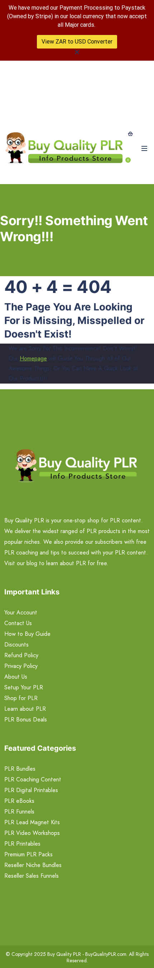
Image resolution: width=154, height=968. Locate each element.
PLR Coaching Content (32, 779)
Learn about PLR (25, 709)
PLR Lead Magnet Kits (32, 822)
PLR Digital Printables (31, 790)
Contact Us (18, 623)
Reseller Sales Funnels (31, 876)
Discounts (16, 644)
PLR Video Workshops (32, 833)
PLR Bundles (19, 769)
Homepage (33, 358)
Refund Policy (21, 655)
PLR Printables (22, 844)
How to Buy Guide (27, 634)
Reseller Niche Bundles (33, 865)
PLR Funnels (19, 811)
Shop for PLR (21, 698)
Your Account (20, 612)
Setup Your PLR (23, 687)
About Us (15, 677)
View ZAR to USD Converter (77, 41)
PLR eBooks (19, 801)
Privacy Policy (21, 666)
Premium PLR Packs (28, 854)
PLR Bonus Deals (25, 719)
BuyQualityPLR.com (105, 954)
